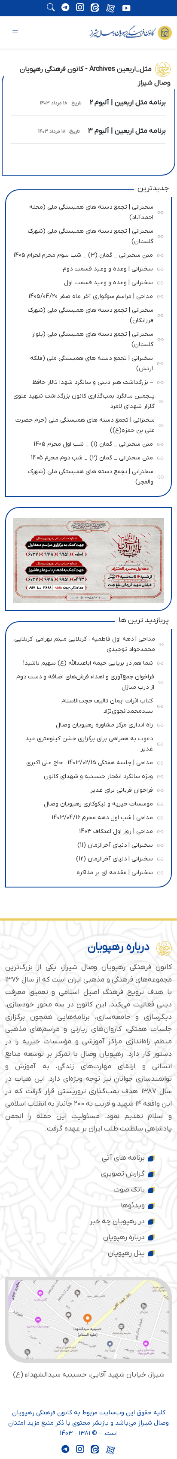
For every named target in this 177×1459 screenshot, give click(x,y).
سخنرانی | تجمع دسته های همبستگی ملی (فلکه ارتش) (86, 362)
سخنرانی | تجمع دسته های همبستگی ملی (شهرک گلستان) (86, 235)
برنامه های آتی (123, 1158)
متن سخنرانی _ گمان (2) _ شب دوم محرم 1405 (86, 456)
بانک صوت (129, 1190)
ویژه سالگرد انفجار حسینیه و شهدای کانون (86, 775)
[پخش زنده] (126, 9)
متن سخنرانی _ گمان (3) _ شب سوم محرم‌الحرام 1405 (83, 254)
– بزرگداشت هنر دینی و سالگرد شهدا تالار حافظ (86, 381)
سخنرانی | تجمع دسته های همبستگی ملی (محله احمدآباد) (86, 211)
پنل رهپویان (126, 1253)
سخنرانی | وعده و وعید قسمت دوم (86, 267)
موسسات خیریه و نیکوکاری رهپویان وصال (86, 802)
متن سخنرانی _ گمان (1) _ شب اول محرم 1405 (86, 443)
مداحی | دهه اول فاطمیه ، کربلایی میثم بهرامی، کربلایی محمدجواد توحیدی (84, 643)
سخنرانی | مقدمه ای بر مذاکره (86, 871)
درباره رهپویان (124, 1237)
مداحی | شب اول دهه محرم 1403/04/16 (86, 816)
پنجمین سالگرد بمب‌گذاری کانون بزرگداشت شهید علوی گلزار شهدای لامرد (84, 399)
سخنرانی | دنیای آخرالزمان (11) (86, 844)
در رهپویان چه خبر (117, 1221)
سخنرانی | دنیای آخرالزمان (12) (86, 857)
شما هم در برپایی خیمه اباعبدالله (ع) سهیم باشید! (86, 662)
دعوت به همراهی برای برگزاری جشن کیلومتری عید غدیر (86, 742)
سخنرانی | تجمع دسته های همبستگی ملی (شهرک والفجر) (86, 475)
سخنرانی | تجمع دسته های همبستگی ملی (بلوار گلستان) (86, 338)
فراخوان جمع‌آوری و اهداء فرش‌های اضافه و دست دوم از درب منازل (85, 680)
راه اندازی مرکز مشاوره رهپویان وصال (86, 723)
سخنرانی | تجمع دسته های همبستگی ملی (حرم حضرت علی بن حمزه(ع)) (85, 424)
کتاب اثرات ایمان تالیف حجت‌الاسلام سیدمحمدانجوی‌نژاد (86, 704)
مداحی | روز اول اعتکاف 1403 (86, 830)
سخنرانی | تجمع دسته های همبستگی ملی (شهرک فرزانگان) (86, 314)
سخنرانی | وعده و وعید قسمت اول (86, 281)
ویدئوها (133, 1205)
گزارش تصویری (123, 1174)
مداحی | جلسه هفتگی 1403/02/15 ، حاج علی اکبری (86, 761)
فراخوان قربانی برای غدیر (86, 789)
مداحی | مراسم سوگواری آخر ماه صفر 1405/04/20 (86, 295)
